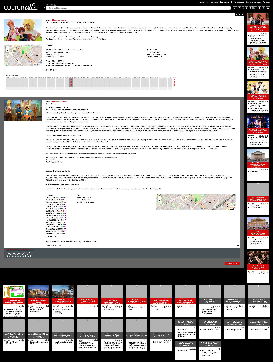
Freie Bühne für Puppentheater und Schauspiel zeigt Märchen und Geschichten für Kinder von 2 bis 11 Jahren (187, 332)
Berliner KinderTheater (62, 335)
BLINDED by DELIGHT (39, 308)
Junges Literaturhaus (85, 308)
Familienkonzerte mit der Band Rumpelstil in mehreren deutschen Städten (258, 142)
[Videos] (261, 238)
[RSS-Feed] (239, 14)
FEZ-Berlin (210, 301)
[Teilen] (242, 14)
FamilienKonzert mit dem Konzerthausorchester (257, 240)
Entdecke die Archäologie (160, 342)
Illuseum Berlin (87, 335)
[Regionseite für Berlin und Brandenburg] (235, 7)
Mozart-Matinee (255, 245)
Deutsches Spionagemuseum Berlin (38, 335)
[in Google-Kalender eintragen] (63, 198)
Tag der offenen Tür (256, 243)
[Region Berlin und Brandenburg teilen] (259, 7)
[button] (23, 53)
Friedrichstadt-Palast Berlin (38, 301)
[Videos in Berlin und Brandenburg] (251, 7)
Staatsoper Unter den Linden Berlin (258, 165)
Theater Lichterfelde (185, 322)
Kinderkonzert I (254, 172)
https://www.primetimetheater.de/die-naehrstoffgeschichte (69, 66)
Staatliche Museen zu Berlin (258, 28)
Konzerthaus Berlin (258, 233)
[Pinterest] (53, 70)
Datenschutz (224, 2)
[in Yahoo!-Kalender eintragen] (65, 198)
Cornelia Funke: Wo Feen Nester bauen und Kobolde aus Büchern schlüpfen (14, 311)
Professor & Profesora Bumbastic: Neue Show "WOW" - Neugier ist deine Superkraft (259, 110)
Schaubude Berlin (259, 301)
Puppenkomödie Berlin (184, 350)
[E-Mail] (56, 70)
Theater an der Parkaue (234, 301)
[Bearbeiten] (236, 14)
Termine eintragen (237, 2)
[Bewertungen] (267, 67)
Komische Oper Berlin (63, 301)
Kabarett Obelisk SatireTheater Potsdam (112, 301)
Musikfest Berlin (258, 267)
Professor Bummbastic (258, 97)
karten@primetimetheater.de (62, 63)
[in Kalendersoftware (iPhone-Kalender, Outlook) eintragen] (61, 198)
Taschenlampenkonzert (258, 131)
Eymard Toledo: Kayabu (13, 315)
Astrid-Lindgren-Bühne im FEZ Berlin (13, 335)
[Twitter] (51, 70)
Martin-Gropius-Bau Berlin (137, 301)
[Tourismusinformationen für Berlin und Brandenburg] (243, 7)
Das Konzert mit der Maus (258, 274)
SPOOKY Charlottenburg (36, 310)
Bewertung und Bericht (60, 20)
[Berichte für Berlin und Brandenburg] (268, 7)
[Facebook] (48, 70)
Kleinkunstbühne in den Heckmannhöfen (234, 330)
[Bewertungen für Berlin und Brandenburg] (263, 7)
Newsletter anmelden (253, 2)
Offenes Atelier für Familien (258, 42)
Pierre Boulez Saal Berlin (258, 199)
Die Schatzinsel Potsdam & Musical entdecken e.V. (112, 309)
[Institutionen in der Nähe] (263, 33)
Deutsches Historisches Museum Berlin (161, 301)
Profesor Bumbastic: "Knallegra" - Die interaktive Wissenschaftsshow (258, 105)
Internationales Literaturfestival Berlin (14, 301)
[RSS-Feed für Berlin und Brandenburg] (255, 7)
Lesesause (9, 308)
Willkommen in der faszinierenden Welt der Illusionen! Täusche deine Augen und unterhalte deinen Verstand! (88, 345)
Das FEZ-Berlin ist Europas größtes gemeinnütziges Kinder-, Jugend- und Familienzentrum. (210, 310)
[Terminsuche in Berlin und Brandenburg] (239, 7)
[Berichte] (97, 340)
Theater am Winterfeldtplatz (259, 329)
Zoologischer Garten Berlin (136, 335)
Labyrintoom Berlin (112, 335)
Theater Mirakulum (186, 344)
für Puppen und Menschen (210, 329)
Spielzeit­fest (58, 313)
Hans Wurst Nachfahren (259, 322)
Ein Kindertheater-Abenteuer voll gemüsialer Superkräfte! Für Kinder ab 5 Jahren (259, 72)
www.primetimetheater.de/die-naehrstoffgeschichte (98, 158)
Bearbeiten (231, 263)
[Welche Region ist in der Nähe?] (246, 7)
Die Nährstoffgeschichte (258, 63)
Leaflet (38, 65)
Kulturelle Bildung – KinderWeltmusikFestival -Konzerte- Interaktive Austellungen (210, 353)
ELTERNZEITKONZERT (256, 206)
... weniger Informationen (53, 245)
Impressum (214, 2)
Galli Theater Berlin (234, 322)
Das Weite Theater (210, 322)
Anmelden (266, 2)
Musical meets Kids (183, 308)
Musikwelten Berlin (210, 344)
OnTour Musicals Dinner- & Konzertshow (185, 301)
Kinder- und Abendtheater (259, 308)
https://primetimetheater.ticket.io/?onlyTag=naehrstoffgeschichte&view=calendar (71, 241)
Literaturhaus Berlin (87, 301)
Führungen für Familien (62, 308)
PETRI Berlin (161, 335)
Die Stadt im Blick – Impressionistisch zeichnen (258, 39)
